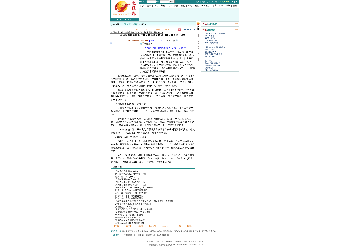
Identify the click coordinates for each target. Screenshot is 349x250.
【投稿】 (147, 29)
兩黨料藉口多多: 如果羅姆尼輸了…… (132, 198)
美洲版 (124, 231)
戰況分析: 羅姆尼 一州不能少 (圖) (131, 193)
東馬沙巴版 (178, 231)
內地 (163, 5)
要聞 (149, 5)
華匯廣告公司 (151, 235)
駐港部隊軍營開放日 (212, 63)
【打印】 (138, 29)
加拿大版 (145, 231)
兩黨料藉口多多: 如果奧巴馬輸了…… (132, 196)
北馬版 (185, 231)
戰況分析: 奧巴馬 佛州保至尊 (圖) (131, 190)
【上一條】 (152, 226)
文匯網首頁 (200, 2)
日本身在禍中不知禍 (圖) (126, 171)
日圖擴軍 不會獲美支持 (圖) (127, 179)
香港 (156, 5)
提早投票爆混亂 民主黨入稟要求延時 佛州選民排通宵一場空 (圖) (144, 201)
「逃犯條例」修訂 (211, 40)
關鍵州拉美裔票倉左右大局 (127, 217)
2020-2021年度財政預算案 (215, 33)
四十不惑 (208, 61)
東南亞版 (131, 231)
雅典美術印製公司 (163, 235)
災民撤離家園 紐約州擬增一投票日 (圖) (133, 212)
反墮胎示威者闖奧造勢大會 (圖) (129, 223)
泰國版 (138, 231)
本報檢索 (150, 241)
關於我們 (202, 241)
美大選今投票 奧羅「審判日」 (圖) (130, 185)
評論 (183, 5)
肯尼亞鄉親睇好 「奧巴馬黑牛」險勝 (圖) (134, 209)
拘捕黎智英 (209, 68)
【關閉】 (167, 29)
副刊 (221, 5)
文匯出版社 (140, 235)
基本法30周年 (210, 56)
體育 (235, 5)
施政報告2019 (210, 52)
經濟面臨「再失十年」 (125, 177)
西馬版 (159, 231)
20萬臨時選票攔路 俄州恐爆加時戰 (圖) (133, 204)
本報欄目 (168, 241)
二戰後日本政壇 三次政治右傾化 (130, 182)
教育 (214, 5)
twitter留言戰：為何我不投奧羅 (129, 215)
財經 (190, 5)
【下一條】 (178, 226)
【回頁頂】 (165, 226)
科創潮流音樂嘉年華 (212, 66)
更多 (237, 24)
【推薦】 (157, 29)
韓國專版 (212, 231)
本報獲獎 (177, 241)
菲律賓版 (153, 231)
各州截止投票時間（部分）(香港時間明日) (134, 187)
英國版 (191, 231)
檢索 (208, 2)
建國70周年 (209, 49)
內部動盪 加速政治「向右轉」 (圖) (130, 174)
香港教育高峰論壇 (211, 70)
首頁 (142, 5)
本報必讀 (159, 241)
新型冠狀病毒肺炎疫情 (213, 54)
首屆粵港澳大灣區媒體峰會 (215, 47)
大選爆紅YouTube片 (124, 206)
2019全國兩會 (210, 38)
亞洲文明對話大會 (211, 43)
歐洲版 (197, 231)
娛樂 (228, 5)
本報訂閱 (187, 241)
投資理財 (205, 5)
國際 (176, 5)
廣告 (194, 241)
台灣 (169, 5)
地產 (197, 5)
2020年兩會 (209, 36)
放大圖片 (148, 44)
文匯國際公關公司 (128, 235)
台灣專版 (204, 231)
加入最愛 (215, 2)
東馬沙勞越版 (168, 231)
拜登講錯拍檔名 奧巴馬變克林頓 (130, 220)
